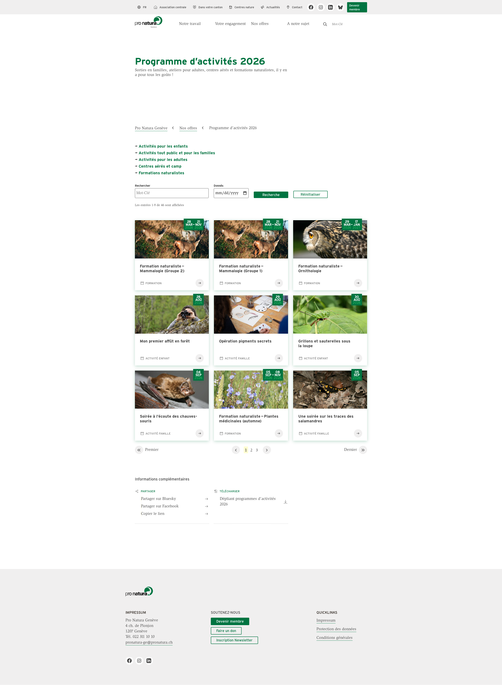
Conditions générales (334, 638)
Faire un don (226, 630)
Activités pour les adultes (163, 159)
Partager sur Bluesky (158, 499)
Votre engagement (230, 24)
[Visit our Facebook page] (312, 7)
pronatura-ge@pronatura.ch (149, 642)
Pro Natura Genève (151, 128)
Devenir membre (354, 7)
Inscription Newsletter (234, 640)
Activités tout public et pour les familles (177, 152)
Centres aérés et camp (160, 166)
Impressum (326, 620)
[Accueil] (148, 20)
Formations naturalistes (161, 172)
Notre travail (190, 24)
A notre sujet (298, 24)
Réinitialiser (310, 194)
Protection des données (336, 629)
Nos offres (260, 24)
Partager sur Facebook (160, 506)
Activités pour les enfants (163, 146)
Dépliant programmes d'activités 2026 (248, 501)
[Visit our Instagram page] (322, 7)
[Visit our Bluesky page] (341, 7)
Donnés (218, 185)
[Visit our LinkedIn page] (332, 7)
